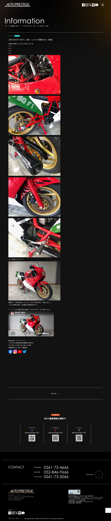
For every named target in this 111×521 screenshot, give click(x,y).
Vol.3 (9, 51)
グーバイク (11, 309)
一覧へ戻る (53, 393)
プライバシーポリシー (14, 518)
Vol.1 (9, 46)
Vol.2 (9, 48)
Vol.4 (9, 53)
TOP (6, 26)
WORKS (17, 36)
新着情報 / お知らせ (15, 26)
